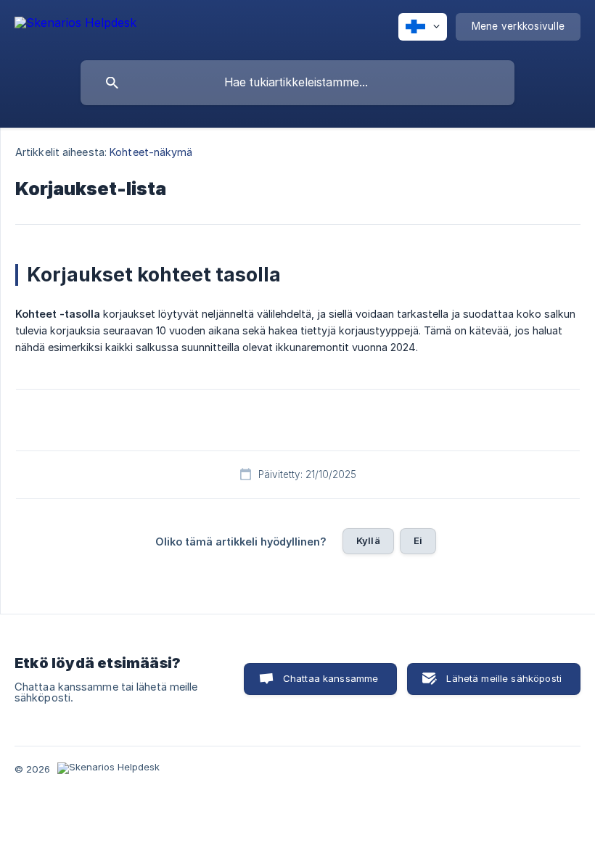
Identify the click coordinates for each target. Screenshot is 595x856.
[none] (75, 25)
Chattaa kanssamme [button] (331, 678)
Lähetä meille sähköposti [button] (504, 678)
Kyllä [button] (368, 540)
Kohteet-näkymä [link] (151, 152)
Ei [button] (418, 540)
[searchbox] (297, 82)
